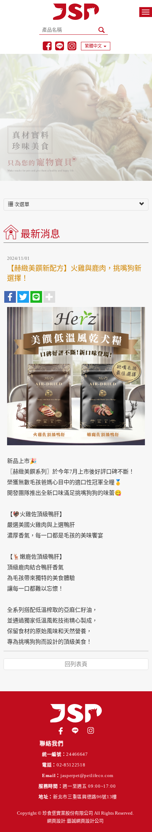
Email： (51, 775)
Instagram (72, 45)
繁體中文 (93, 46)
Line (59, 45)
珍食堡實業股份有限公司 (76, 12)
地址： (46, 796)
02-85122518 (71, 764)
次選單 (21, 204)
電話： (49, 764)
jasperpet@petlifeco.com (86, 775)
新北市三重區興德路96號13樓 (85, 796)
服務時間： (51, 786)
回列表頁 (76, 664)
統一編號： (54, 754)
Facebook (47, 45)
